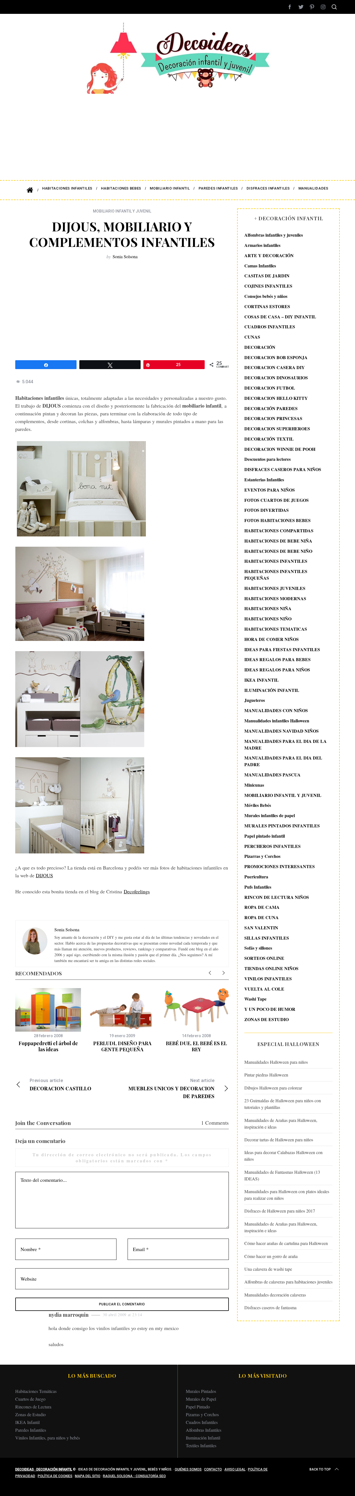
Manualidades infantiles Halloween (276, 720)
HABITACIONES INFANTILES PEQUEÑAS (275, 574)
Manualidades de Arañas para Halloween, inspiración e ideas (280, 1123)
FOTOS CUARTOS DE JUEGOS (276, 500)
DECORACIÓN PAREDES (271, 408)
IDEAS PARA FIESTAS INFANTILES (282, 649)
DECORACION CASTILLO (60, 1085)
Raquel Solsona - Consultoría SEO (134, 1476)
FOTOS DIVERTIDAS (266, 510)
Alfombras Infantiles (203, 1430)
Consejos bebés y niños (265, 296)
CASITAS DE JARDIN (267, 275)
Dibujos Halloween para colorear (273, 1088)
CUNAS (252, 337)
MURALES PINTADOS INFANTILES (282, 825)
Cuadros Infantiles (202, 1422)
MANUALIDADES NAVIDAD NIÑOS (281, 730)
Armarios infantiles (262, 245)
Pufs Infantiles (257, 886)
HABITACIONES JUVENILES (274, 588)
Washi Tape (255, 999)
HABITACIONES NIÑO (267, 618)
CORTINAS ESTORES (267, 306)
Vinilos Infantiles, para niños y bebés (47, 1438)
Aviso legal (234, 1469)
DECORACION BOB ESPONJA (276, 357)
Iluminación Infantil (203, 1438)
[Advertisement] (177, 133)
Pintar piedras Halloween (266, 1075)
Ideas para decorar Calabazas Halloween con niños (283, 1155)
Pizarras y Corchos (262, 856)
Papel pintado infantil (264, 836)
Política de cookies (55, 1476)
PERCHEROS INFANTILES (272, 846)
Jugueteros (254, 700)
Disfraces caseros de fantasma (270, 1307)
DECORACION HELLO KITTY (276, 398)
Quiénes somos (188, 1469)
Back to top (320, 1469)
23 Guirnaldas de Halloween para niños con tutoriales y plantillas (282, 1104)
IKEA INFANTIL (261, 680)
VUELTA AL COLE (264, 988)
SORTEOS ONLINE (264, 958)
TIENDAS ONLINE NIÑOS (271, 968)
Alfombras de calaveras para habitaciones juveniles (288, 1282)
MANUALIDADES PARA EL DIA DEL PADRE (283, 761)
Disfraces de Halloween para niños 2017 (279, 1211)
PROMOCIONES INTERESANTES (279, 866)
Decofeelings (137, 891)
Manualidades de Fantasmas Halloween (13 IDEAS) (282, 1175)
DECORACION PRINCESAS (273, 418)
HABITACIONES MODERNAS (275, 598)
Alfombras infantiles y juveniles (273, 235)
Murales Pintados (201, 1391)
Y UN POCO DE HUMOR (269, 1009)
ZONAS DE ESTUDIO (266, 1019)
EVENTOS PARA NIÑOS (269, 490)
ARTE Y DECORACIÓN (269, 255)
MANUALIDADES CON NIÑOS (276, 710)
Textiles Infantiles (201, 1445)
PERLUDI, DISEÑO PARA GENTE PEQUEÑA (122, 1046)
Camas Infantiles (260, 265)
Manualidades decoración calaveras (275, 1294)
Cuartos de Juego (30, 1399)
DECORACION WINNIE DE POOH (279, 449)
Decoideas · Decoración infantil (43, 1469)
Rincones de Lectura (33, 1407)
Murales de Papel (201, 1399)
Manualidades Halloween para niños (276, 1062)
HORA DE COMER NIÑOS (271, 639)
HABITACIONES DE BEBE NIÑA (278, 540)
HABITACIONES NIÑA (267, 608)
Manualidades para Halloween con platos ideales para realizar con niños (286, 1194)
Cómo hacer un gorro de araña (271, 1256)
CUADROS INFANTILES (269, 326)
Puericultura (256, 876)
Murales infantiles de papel (269, 815)
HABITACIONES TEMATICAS (275, 629)
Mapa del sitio (87, 1476)
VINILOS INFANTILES (268, 978)
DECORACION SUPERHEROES (277, 428)
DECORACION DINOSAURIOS (276, 377)
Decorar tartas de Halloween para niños (278, 1139)
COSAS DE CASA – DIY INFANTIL (280, 316)
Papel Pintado (198, 1407)
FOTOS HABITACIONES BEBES (277, 520)
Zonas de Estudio (30, 1414)
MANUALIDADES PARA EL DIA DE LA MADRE (285, 744)
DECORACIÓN (259, 347)
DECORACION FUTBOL (269, 388)
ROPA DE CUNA (261, 917)
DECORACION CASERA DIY (274, 367)
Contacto (213, 1469)
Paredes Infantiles (30, 1430)
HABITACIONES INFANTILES (275, 561)
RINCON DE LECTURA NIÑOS (276, 897)
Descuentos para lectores (267, 459)
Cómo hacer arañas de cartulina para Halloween (286, 1243)
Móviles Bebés (257, 805)
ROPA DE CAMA (262, 907)
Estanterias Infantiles (264, 479)
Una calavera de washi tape (268, 1269)
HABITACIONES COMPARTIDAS (278, 530)
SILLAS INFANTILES (266, 937)
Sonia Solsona (125, 256)
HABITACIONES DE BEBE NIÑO (278, 551)
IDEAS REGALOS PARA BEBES (277, 659)
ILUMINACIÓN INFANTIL (271, 690)
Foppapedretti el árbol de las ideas (48, 1046)
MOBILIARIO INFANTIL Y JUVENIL (122, 211)
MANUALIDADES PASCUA (272, 774)
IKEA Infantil (27, 1422)
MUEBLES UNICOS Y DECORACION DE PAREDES (171, 1089)
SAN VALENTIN (261, 927)
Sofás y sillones (258, 948)
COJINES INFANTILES (268, 286)
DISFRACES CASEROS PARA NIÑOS (282, 469)
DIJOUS (44, 875)
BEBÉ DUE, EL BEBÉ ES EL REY (196, 1046)
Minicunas (254, 785)
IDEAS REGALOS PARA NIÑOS (277, 669)
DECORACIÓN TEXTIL (269, 439)
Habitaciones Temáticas (36, 1391)
